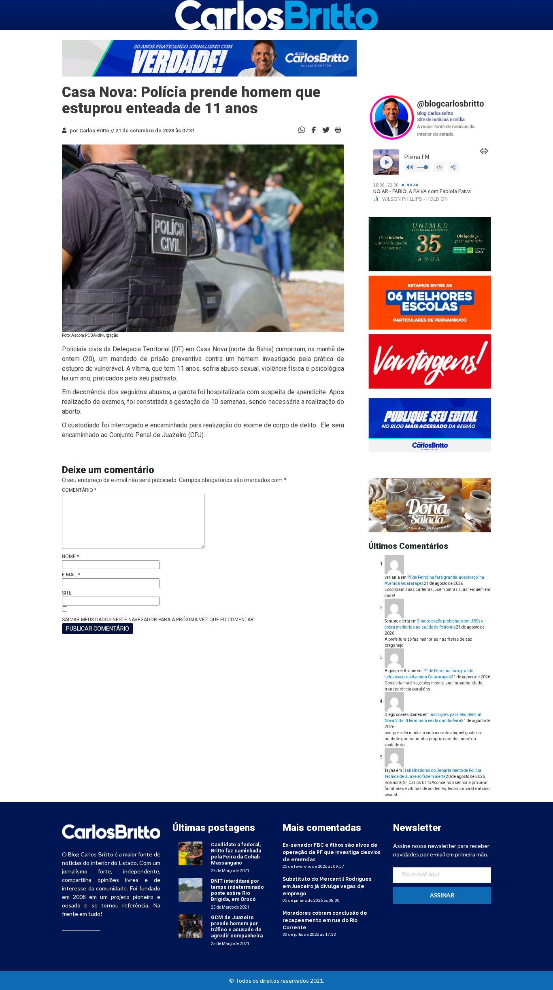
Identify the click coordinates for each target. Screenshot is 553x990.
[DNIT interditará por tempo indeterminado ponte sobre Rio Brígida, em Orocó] (190, 890)
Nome (70, 556)
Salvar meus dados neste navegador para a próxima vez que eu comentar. (158, 619)
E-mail (71, 575)
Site (67, 593)
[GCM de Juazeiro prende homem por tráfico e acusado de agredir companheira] (190, 926)
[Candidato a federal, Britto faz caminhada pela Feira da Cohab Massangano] (190, 853)
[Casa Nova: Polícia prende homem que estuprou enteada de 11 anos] (314, 129)
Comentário (79, 490)
